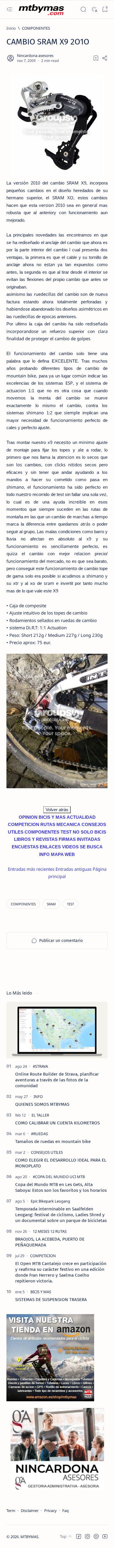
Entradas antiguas (73, 869)
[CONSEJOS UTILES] (47, 1152)
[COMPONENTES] (23, 904)
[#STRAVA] (40, 1066)
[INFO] (38, 1096)
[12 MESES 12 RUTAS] (50, 1231)
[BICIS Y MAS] (40, 1292)
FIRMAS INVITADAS (79, 839)
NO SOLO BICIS (89, 831)
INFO (44, 854)
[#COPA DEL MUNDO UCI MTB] (59, 1176)
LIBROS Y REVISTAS (36, 839)
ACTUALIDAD (81, 817)
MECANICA (68, 824)
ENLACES (50, 846)
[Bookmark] (105, 9)
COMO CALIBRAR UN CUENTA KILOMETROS (57, 1123)
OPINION (28, 817)
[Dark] (94, 9)
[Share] (105, 58)
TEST (66, 831)
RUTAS (47, 824)
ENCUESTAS (25, 846)
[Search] (83, 9)
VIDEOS (70, 846)
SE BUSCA (91, 846)
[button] (78, 1536)
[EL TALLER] (40, 1115)
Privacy (50, 1510)
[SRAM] (51, 904)
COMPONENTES (42, 831)
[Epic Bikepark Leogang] (50, 1201)
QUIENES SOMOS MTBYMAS (42, 1104)
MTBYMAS (29, 1536)
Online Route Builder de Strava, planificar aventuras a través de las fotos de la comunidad (57, 1080)
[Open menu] (9, 9)
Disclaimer (30, 1510)
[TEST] (70, 904)
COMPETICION (23, 824)
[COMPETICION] (43, 1255)
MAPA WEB (63, 854)
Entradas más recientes (31, 869)
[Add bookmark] (96, 58)
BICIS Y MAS (52, 817)
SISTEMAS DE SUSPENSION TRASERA (51, 1299)
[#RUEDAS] (39, 1133)
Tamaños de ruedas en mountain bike (53, 1141)
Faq (65, 1510)
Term (10, 1510)
